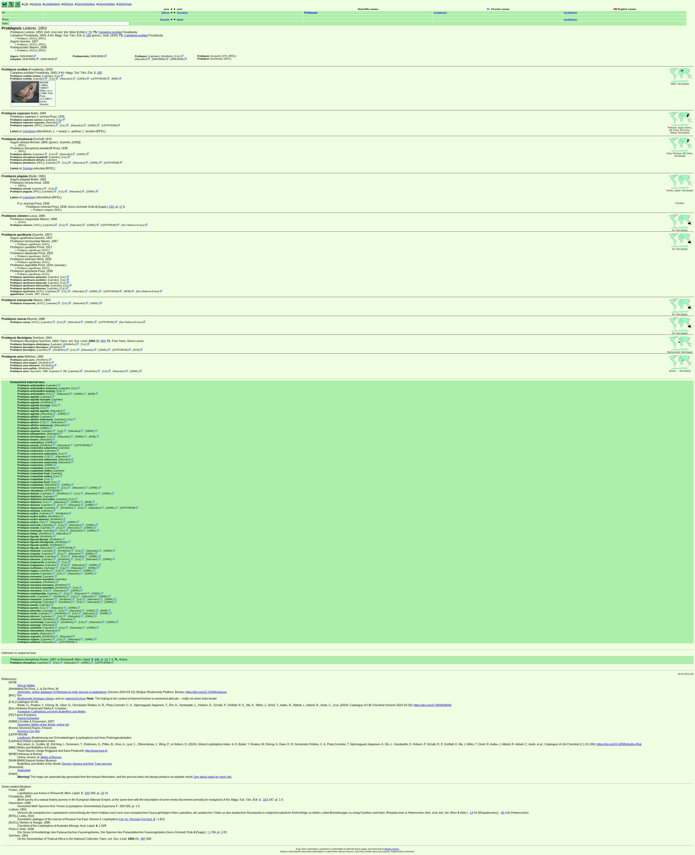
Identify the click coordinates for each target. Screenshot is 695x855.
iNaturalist (141, 59)
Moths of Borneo (51, 757)
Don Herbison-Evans (133, 225)
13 (102, 793)
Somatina (182, 12)
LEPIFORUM (99, 78)
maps (685, 84)
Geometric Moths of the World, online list (43, 724)
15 (106, 659)
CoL (177, 56)
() (440, 12)
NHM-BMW (26, 56)
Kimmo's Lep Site (28, 731)
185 (88, 35)
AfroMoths (167, 56)
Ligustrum (29, 131)
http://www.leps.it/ (96, 750)
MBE (115, 78)
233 (87, 793)
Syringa (28, 168)
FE (224, 56)
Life (26, 4)
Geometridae (106, 4)
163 (265, 799)
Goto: (5, 23)
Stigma (165, 12)
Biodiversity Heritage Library (35, 698)
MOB (127, 291)
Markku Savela (391, 849)
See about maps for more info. (213, 776)
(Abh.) (65, 32)
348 (96, 659)
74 (90, 32)
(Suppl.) (88, 206)
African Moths (26, 685)
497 (143, 838)
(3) (79, 341)
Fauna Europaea (28, 718)
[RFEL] (42, 38)
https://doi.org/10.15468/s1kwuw (206, 692)
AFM (136, 350)
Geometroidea (86, 4)
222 (111, 206)
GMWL (81, 78)
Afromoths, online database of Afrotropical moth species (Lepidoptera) (61, 692)
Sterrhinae (125, 4)
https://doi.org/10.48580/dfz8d (432, 705)
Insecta (36, 4)
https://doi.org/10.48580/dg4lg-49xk (619, 744)
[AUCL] (33, 38)
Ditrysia (68, 4)
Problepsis (310, 12)
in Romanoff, (75, 659)
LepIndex (154, 56)
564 (103, 341)
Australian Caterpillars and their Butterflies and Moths (51, 711)
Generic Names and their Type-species (87, 763)
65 (502, 812)
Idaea (180, 19)
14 (471, 812)
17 (121, 206)
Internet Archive (75, 698)
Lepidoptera (52, 4)
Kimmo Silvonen (43, 103)
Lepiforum (23, 737)
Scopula (164, 19)
